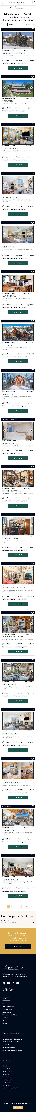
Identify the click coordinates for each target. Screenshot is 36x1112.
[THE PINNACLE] (18, 672)
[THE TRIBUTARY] (18, 234)
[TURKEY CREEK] (18, 88)
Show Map (18, 1107)
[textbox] (13, 923)
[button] (4, 40)
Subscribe (18, 946)
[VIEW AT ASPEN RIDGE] (18, 136)
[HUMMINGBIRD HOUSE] (18, 431)
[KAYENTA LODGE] (18, 283)
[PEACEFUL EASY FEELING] (18, 478)
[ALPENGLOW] (18, 332)
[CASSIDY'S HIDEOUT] (18, 867)
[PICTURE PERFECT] (18, 818)
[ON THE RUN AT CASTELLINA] (18, 575)
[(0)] (32, 2)
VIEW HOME (18, 68)
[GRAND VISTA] (18, 381)
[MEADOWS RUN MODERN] (18, 40)
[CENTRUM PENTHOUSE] (18, 770)
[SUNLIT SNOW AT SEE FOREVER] (18, 624)
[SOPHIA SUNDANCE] (18, 721)
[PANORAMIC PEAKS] (18, 526)
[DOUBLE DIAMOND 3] (18, 185)
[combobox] (13, 923)
